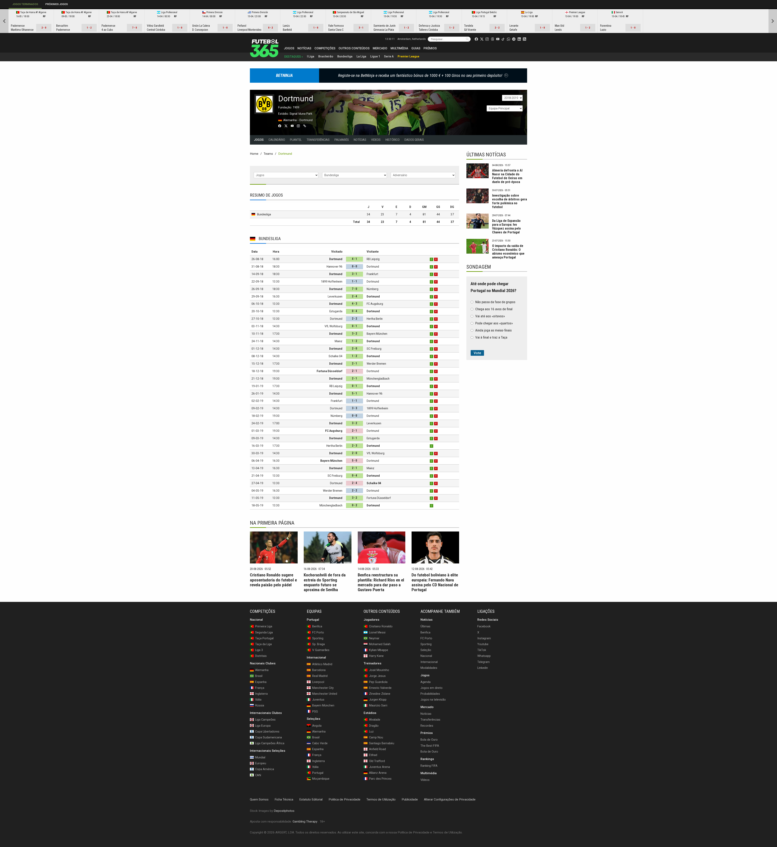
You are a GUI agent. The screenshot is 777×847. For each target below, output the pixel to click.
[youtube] (497, 39)
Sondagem (478, 267)
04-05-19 (257, 490)
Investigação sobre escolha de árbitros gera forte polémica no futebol (509, 201)
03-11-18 (257, 326)
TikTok (481, 650)
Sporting (426, 644)
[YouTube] (293, 126)
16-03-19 (257, 445)
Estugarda (335, 311)
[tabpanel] (388, 21)
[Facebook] (280, 126)
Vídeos (425, 780)
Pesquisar (467, 39)
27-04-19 (257, 483)
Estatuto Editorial (311, 799)
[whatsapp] (508, 39)
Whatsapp (484, 656)
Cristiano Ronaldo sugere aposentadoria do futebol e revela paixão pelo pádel (273, 580)
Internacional (429, 662)
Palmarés (341, 139)
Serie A (389, 56)
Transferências (318, 139)
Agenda (425, 682)
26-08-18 (257, 259)
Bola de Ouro (429, 739)
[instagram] (487, 39)
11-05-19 (257, 498)
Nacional (426, 656)
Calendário (277, 139)
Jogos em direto (431, 688)
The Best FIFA (429, 745)
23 (382, 214)
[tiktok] (503, 39)
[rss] (524, 39)
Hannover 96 (334, 266)
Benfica (425, 632)
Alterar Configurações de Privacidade (450, 799)
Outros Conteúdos (354, 48)
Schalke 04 (335, 356)
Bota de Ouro (429, 751)
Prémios (430, 48)
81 (424, 214)
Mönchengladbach (378, 378)
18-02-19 (257, 415)
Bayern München (377, 333)
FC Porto (426, 638)
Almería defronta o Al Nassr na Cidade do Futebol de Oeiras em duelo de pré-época (507, 176)
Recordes (426, 725)
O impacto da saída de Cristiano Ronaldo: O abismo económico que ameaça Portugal (508, 251)
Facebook (483, 626)
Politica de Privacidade (344, 799)
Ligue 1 (375, 56)
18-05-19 (257, 505)
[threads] (492, 39)
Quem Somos (259, 799)
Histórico (392, 139)
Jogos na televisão (433, 699)
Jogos (289, 48)
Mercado (380, 48)
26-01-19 (257, 393)
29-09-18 (257, 296)
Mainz (338, 341)
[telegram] (513, 39)
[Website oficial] (305, 126)
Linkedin (482, 668)
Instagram (484, 638)
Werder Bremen (376, 363)
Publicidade (410, 799)
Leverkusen (335, 296)
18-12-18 (257, 371)
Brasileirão (325, 56)
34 (368, 214)
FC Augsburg (375, 303)
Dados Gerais (414, 139)
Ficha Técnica (284, 799)
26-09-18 (257, 289)
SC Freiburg (374, 348)
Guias (415, 48)
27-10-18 (257, 318)
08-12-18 (257, 356)
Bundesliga (344, 56)
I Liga (310, 56)
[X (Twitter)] (287, 126)
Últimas (425, 626)
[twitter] (481, 39)
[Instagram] (299, 126)
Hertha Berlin (375, 318)
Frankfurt (372, 274)
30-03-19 (257, 453)
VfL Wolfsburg (333, 326)
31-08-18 (257, 266)
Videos (376, 139)
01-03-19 (257, 430)
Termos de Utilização (381, 799)
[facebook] (476, 39)
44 (438, 214)
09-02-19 (257, 408)
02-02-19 (257, 400)
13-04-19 (257, 468)
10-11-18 (257, 333)
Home (254, 154)
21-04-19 (257, 475)
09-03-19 (257, 438)
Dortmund (335, 259)
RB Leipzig (373, 259)
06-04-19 (257, 460)
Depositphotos (284, 811)
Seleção (425, 650)
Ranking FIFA (428, 766)
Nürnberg (372, 289)
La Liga (361, 56)
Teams (268, 154)
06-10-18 (257, 303)
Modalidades (428, 668)
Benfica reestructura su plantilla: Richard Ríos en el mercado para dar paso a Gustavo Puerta (381, 582)
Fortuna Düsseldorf (329, 371)
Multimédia (399, 48)
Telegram (483, 662)
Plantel (296, 139)
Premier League (408, 56)
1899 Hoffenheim (331, 281)
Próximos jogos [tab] (56, 4)
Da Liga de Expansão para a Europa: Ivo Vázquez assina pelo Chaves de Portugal (506, 226)
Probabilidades (430, 694)
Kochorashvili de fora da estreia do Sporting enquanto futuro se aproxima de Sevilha (325, 582)
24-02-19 (257, 423)
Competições (324, 48)
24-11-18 (257, 341)
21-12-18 (257, 378)
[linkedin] (519, 39)
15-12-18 (257, 363)
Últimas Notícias (486, 155)
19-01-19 (257, 386)
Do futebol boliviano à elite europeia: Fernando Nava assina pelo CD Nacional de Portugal (435, 582)
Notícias (304, 48)
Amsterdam (411, 39)
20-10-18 (257, 311)
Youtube (482, 644)
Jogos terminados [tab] (25, 4)
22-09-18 (257, 281)
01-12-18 (257, 348)
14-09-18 (257, 274)
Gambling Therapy (305, 821)
